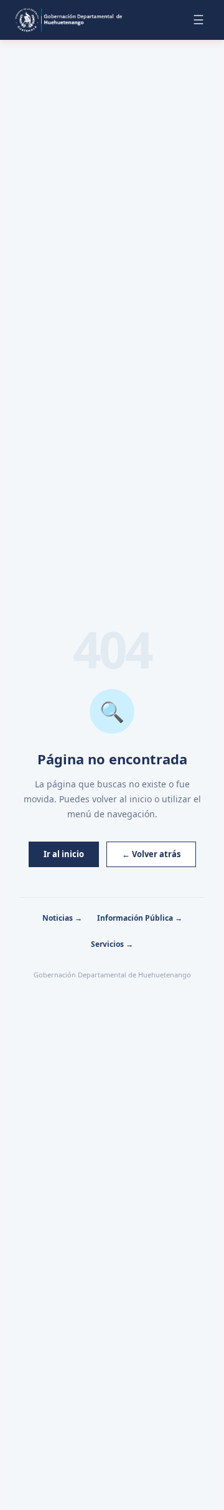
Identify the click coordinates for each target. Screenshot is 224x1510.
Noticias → (62, 918)
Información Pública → (139, 918)
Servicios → (112, 944)
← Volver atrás (151, 854)
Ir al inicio (64, 854)
